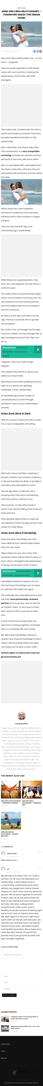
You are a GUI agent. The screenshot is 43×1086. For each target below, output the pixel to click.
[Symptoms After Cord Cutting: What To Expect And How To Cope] (5, 1018)
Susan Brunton (6, 51)
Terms (3, 1051)
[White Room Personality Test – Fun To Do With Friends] (5, 1028)
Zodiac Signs (21, 8)
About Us (4, 1058)
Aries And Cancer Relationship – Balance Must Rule (9, 834)
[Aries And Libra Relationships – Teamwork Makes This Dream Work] (21, 34)
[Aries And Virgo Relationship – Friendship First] (32, 789)
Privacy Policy (5, 1044)
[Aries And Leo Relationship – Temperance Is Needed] (11, 789)
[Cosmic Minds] (21, 1071)
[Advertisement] (21, 105)
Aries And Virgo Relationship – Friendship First (31, 803)
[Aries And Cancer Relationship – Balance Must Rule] (11, 820)
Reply (40, 852)
